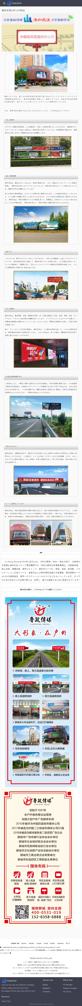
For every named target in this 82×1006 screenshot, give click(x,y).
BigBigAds (47, 988)
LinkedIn (60, 943)
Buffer (52, 943)
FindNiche (46, 991)
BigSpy (45, 984)
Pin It (68, 943)
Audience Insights (70, 988)
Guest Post (6, 1001)
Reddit (31, 943)
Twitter (24, 943)
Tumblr (39, 943)
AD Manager (68, 984)
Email (46, 943)
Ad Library (67, 991)
